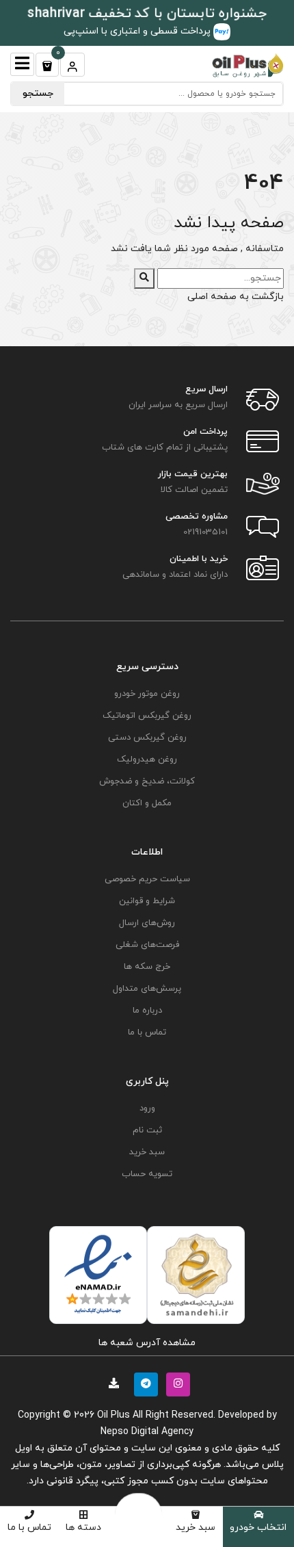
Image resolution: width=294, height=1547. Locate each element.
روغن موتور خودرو (147, 694)
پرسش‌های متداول (147, 989)
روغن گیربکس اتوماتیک (147, 716)
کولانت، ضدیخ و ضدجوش (147, 781)
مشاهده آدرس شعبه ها (147, 1342)
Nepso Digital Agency (147, 1431)
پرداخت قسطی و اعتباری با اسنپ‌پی (138, 31)
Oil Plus (113, 1415)
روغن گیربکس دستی (147, 737)
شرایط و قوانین (147, 901)
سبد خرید (195, 1527)
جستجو (38, 93)
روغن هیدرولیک (147, 759)
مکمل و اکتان (147, 803)
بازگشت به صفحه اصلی (235, 296)
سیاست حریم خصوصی (147, 879)
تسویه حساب (147, 1174)
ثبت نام (147, 1130)
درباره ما (147, 1010)
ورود (147, 1108)
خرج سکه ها (147, 967)
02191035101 (205, 532)
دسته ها (83, 1527)
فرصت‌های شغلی (147, 945)
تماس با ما (29, 1527)
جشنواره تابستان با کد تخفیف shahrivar (147, 14)
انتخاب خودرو (258, 1527)
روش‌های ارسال (147, 923)
